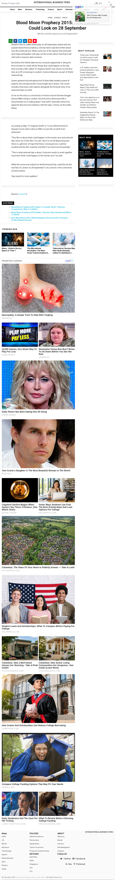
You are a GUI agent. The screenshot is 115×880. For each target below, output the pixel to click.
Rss (69, 864)
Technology (40, 9)
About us (61, 836)
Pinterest (80, 864)
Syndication (34, 844)
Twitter (66, 858)
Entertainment (71, 9)
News (20, 9)
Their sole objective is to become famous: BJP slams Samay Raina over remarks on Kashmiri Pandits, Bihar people (89, 102)
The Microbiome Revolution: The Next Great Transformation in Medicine (37, 251)
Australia (33, 857)
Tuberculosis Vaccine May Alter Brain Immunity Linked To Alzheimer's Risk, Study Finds (64, 251)
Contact (61, 851)
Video (4, 869)
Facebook (80, 858)
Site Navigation (64, 847)
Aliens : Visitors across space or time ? (12, 249)
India (4, 836)
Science (51, 9)
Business (28, 9)
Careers (61, 844)
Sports (59, 9)
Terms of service (36, 847)
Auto (4, 862)
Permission (34, 840)
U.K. (31, 868)
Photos (5, 865)
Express (22, 194)
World (4, 844)
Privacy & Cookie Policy (39, 851)
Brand (60, 840)
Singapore (34, 864)
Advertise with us (36, 836)
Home (12, 9)
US (3, 840)
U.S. (31, 871)
